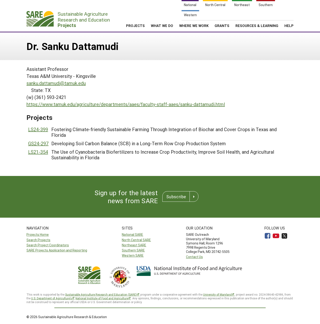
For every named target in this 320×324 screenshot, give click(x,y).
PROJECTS (135, 25)
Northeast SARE (134, 245)
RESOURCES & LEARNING (256, 25)
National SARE (132, 234)
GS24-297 (38, 143)
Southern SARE (133, 250)
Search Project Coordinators (47, 245)
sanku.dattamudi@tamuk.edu (56, 83)
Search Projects (38, 240)
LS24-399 (38, 129)
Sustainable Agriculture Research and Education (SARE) (101, 294)
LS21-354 (38, 152)
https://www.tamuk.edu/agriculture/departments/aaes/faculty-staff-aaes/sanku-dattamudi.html (125, 104)
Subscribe (176, 196)
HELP (289, 25)
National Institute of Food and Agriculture (101, 298)
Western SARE (133, 255)
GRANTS (222, 25)
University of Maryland (217, 294)
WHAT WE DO (162, 25)
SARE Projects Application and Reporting (56, 250)
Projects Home (37, 234)
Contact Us (194, 257)
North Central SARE (136, 240)
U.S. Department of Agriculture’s (51, 298)
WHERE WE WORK (193, 25)
